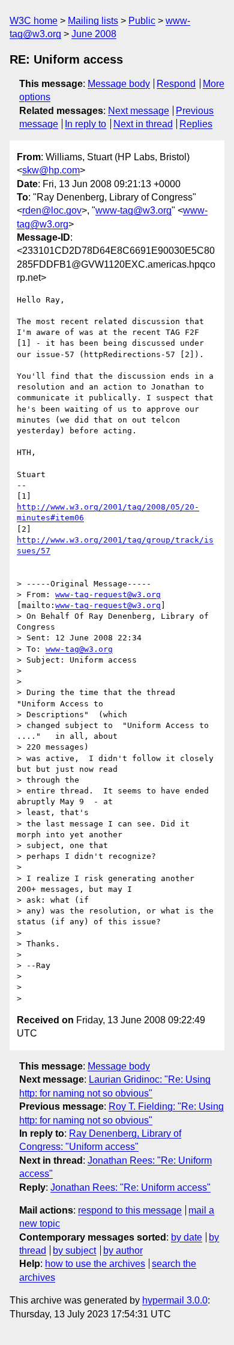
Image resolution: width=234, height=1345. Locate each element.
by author (123, 1250)
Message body (119, 84)
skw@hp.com (51, 170)
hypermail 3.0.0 (175, 1300)
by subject (74, 1250)
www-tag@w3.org (133, 210)
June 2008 (93, 34)
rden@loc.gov (52, 210)
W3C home (34, 21)
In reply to (85, 124)
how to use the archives (95, 1264)
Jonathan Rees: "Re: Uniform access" (130, 1187)
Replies (195, 124)
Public (141, 21)
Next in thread (143, 124)
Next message (138, 111)
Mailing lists (93, 21)
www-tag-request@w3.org (108, 594)
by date (186, 1237)
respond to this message (130, 1210)
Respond (176, 84)
